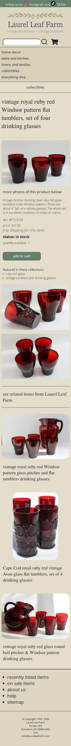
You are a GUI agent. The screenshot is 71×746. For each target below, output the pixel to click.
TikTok (61, 4)
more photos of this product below (32, 191)
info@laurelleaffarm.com (35, 736)
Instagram (36, 4)
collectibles (11, 71)
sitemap (15, 702)
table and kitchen (15, 58)
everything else (14, 77)
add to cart (21, 256)
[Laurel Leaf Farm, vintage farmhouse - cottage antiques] (35, 23)
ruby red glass (15, 274)
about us (16, 689)
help (11, 696)
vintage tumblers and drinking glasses (31, 278)
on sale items (21, 683)
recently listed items (28, 677)
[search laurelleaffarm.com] (45, 42)
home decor (11, 52)
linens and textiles (16, 64)
